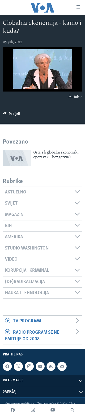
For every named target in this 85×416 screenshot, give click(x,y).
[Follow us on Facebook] (7, 366)
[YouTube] (52, 410)
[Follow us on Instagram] (29, 366)
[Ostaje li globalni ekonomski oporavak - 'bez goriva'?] (17, 158)
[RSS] (51, 366)
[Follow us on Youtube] (40, 366)
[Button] (11, 114)
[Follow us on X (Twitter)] (18, 366)
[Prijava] (61, 366)
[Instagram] (33, 410)
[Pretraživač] (72, 410)
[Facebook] (12, 410)
